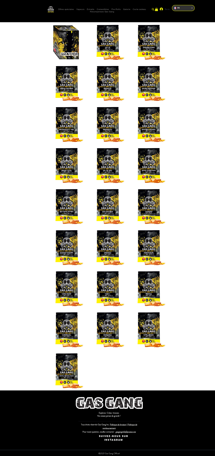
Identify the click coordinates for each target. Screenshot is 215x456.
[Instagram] (85, 436)
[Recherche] (153, 9)
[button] (156, 9)
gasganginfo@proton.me (126, 431)
